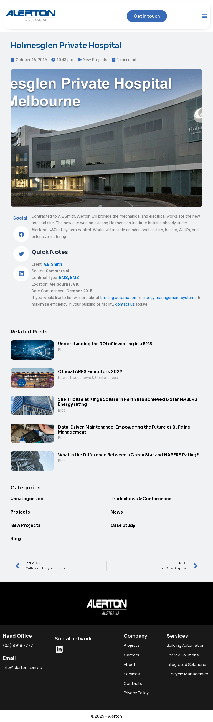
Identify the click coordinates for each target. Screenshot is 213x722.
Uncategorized (27, 498)
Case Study (123, 525)
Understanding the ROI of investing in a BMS (105, 343)
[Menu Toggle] (204, 16)
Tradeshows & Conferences (93, 377)
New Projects (95, 59)
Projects (20, 512)
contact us (125, 304)
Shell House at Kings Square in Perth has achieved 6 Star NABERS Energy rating (127, 402)
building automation (118, 297)
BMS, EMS (69, 277)
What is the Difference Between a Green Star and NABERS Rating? (128, 454)
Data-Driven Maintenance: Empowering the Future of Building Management (124, 429)
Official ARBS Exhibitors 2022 (90, 371)
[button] (21, 234)
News (63, 377)
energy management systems (169, 297)
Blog (62, 350)
